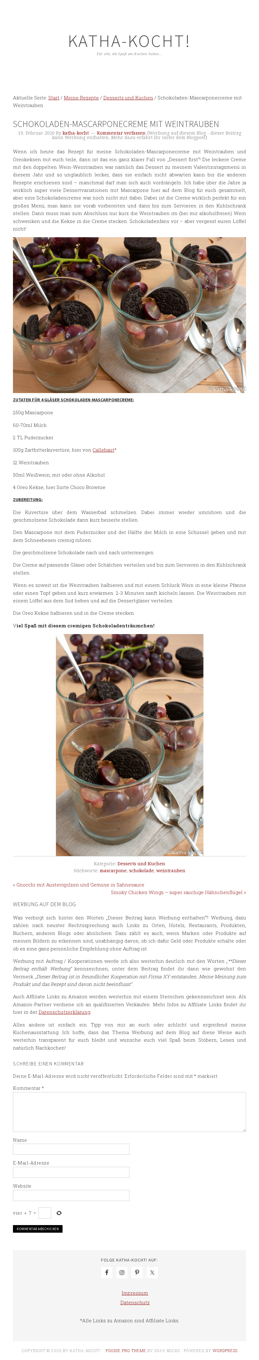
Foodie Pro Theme (126, 1350)
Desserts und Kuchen (141, 863)
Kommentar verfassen (121, 133)
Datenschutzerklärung (64, 1012)
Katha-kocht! (129, 41)
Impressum (135, 1293)
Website (22, 1186)
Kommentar (28, 1088)
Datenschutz (135, 1302)
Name (20, 1140)
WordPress (225, 1350)
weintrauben (170, 870)
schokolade (141, 870)
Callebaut (103, 450)
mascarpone (113, 870)
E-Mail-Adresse (31, 1163)
